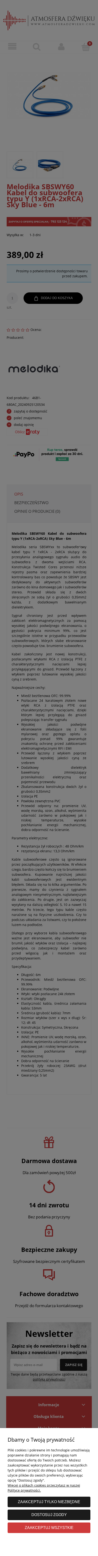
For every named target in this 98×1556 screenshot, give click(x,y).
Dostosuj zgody (49, 1514)
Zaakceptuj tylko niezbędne (49, 1502)
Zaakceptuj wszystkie (49, 1527)
